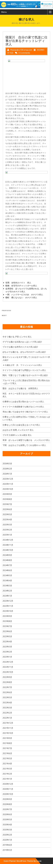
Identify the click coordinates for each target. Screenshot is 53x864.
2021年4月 (7, 763)
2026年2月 (7, 468)
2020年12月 (8, 784)
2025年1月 (7, 534)
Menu (4, 12)
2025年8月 (7, 499)
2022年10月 (8, 672)
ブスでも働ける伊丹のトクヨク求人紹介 (20, 347)
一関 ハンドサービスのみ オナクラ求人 (24, 294)
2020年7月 (7, 809)
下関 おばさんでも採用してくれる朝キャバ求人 (24, 445)
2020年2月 (7, 834)
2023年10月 (8, 611)
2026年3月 (7, 463)
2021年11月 (8, 728)
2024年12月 (8, 539)
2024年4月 (7, 580)
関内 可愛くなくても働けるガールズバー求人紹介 (25, 375)
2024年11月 (8, 545)
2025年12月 (8, 478)
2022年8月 (7, 682)
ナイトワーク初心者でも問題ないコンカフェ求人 (24, 370)
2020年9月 (7, 799)
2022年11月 (8, 667)
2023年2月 (7, 651)
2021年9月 (7, 738)
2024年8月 (7, 560)
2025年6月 (7, 509)
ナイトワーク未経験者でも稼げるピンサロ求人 (23, 406)
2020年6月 (7, 814)
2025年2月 (7, 529)
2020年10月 (8, 794)
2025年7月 (7, 504)
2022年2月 (7, 712)
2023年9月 (7, 616)
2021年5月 (7, 758)
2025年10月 (8, 489)
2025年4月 (7, 519)
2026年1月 (7, 473)
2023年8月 (7, 621)
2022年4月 (7, 702)
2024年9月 (7, 555)
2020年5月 (7, 819)
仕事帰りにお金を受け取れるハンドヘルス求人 (23, 401)
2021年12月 (8, 723)
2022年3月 (7, 707)
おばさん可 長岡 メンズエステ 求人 (18, 430)
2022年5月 (7, 697)
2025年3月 (7, 524)
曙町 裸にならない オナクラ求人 (21, 297)
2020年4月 (7, 824)
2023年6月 (7, 631)
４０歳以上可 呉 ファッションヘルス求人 (22, 365)
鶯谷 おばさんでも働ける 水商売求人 (20, 388)
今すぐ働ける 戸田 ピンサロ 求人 (17, 336)
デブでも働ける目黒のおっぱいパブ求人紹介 (22, 341)
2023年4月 (7, 641)
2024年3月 (7, 585)
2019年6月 (7, 845)
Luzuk (38, 861)
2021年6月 (7, 753)
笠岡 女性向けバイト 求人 (18, 282)
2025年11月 (8, 484)
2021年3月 (7, 768)
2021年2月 (7, 773)
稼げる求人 (26, 19)
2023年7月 (7, 626)
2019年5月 (7, 850)
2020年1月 (7, 839)
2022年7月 (7, 687)
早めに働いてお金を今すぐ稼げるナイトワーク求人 (25, 411)
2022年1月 (7, 717)
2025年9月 (7, 494)
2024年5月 (7, 575)
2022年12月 (8, 661)
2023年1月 (7, 656)
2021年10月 (8, 733)
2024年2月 (7, 590)
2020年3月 (7, 829)
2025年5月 (7, 514)
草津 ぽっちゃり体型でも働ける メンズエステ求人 (26, 440)
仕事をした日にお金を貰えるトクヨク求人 (21, 425)
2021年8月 (7, 743)
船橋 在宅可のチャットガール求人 (21, 285)
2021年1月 (7, 778)
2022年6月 (7, 692)
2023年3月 (7, 646)
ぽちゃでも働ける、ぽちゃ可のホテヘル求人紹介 (24, 352)
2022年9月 (7, 677)
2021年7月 (7, 748)
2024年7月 (7, 565)
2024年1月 (7, 595)
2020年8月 (7, 804)
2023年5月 (7, 636)
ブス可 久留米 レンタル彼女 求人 (17, 435)
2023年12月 (8, 600)
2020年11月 (8, 789)
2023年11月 (8, 606)
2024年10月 (8, 550)
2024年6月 (7, 570)
